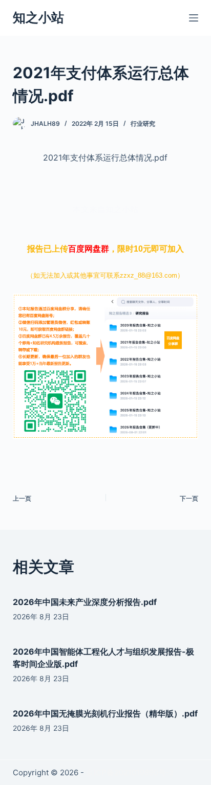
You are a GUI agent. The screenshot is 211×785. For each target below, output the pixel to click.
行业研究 (143, 123)
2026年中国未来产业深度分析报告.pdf (85, 602)
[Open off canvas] (193, 18)
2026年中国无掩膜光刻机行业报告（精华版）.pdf (105, 713)
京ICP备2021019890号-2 (130, 772)
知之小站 (38, 17)
